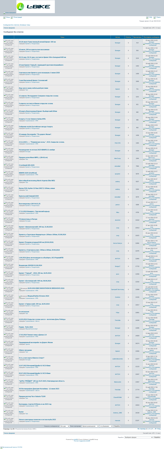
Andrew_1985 (117, 413)
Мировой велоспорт (31, 329)
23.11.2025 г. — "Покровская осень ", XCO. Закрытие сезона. (41, 142)
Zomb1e (117, 297)
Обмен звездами (25, 350)
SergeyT (117, 266)
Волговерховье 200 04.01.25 (29, 204)
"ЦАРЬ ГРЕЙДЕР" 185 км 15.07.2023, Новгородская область (42, 381)
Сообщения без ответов (11, 25)
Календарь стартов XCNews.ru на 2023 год (35, 404)
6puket (117, 89)
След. (159, 428)
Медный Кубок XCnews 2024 (38, 296)
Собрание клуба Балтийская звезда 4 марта (36, 127)
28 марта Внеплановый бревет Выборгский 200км (38, 111)
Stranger (117, 43)
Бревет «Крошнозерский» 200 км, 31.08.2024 (36, 227)
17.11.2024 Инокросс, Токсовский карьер (34, 211)
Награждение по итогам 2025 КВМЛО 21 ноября (37, 150)
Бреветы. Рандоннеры (32, 43)
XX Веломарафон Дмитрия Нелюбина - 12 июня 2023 (39, 389)
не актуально (24, 312)
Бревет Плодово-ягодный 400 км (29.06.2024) (36, 242)
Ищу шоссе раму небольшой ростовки (33, 88)
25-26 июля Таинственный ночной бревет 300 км (37, 42)
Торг (26, 90)
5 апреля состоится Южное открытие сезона (36, 103)
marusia (117, 420)
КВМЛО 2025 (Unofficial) (28, 173)
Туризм (27, 344)
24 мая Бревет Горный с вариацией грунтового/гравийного (41, 65)
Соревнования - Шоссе (32, 321)
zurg (117, 228)
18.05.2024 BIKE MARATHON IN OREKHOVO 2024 (46, 288)
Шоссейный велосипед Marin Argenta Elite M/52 (37, 181)
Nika (117, 212)
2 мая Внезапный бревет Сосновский (33, 80)
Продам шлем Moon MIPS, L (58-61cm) (33, 157)
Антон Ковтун (117, 243)
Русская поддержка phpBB (82, 441)
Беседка (27, 151)
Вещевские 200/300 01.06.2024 (30, 265)
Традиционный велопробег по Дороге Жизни (36, 342)
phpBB (75, 439)
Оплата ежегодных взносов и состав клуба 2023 (37, 419)
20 (155, 428)
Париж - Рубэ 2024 (26, 327)
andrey (117, 181)
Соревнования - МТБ (31, 120)
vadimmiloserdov (117, 359)
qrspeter (117, 174)
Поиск (158, 17)
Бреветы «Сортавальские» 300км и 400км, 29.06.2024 (39, 250)
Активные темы (25, 25)
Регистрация (17, 17)
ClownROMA (118, 397)
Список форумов (9, 28)
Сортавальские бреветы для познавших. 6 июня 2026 (39, 73)
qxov (117, 274)
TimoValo (117, 320)
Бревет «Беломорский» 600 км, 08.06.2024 (35, 281)
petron (118, 204)
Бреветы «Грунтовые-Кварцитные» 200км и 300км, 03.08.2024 (42, 234)
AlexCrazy (117, 158)
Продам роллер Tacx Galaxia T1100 (32, 396)
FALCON (117, 143)
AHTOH (117, 258)
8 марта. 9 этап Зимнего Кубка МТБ (32, 119)
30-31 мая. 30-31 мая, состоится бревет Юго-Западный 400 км (42, 57)
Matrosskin (117, 382)
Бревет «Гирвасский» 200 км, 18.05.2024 (34, 304)
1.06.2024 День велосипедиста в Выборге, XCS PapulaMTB (41, 258)
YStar (117, 312)
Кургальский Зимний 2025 (29, 196)
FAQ (150, 17)
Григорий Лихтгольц (117, 289)
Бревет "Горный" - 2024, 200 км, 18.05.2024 (35, 273)
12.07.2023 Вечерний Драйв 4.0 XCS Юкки (34, 366)
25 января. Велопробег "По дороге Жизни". (35, 134)
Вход (8, 17)
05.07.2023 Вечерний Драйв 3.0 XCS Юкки (34, 373)
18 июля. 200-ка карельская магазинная (34, 49)
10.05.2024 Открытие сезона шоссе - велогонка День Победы (42, 319)
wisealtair (117, 166)
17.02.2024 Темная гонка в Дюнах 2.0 (33, 335)
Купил (21, 412)
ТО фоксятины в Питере (28, 219)
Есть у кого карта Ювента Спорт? (31, 358)
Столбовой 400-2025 (26, 165)
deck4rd (117, 220)
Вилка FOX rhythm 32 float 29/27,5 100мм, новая (37, 188)
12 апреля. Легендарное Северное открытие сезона (38, 96)
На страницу (142, 428)
